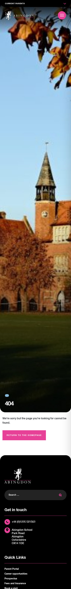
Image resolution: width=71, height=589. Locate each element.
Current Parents (15, 3)
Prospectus (10, 579)
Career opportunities (15, 574)
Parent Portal (11, 569)
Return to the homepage (24, 435)
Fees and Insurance (15, 583)
